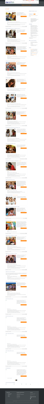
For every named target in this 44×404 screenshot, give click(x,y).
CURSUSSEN (29, 2)
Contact (8, 395)
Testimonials (9, 394)
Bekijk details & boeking (23, 16)
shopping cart (32, 15)
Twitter (7, 400)
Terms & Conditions (24, 402)
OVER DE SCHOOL (26, 2)
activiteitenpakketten (34, 54)
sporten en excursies (34, 52)
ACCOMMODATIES (33, 2)
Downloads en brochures (29, 402)
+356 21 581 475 (22, 394)
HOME (23, 2)
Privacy (21, 402)
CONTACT (36, 2)
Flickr (10, 400)
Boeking (9, 396)
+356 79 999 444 (18, 396)
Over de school (18, 402)
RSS (11, 400)
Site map (16, 402)
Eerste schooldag (10, 393)
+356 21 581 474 (18, 394)
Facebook (8, 400)
